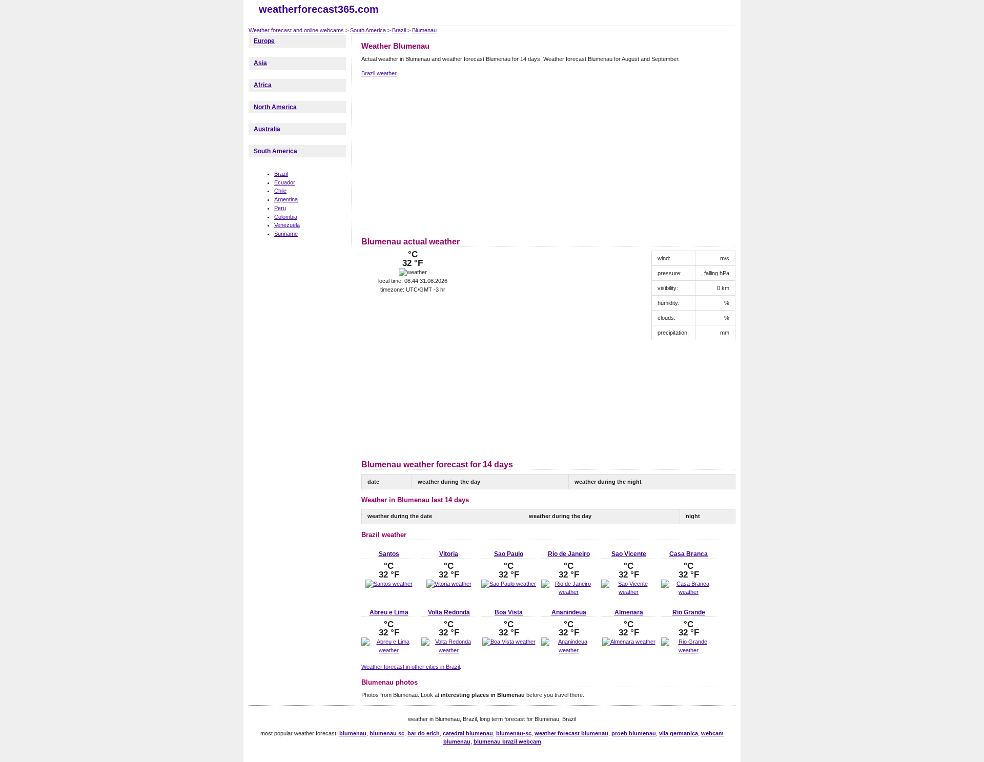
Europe (264, 41)
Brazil (399, 30)
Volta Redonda (449, 612)
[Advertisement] (447, 155)
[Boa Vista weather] (509, 642)
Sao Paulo (508, 554)
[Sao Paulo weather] (508, 584)
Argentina (286, 199)
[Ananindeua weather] (568, 650)
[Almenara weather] (628, 642)
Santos (389, 554)
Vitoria (448, 554)
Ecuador (284, 182)
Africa (263, 85)
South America (368, 30)
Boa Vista (509, 612)
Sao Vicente (628, 554)
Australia (267, 129)
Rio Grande (688, 612)
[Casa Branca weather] (688, 592)
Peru (280, 208)
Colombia (285, 217)
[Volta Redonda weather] (448, 650)
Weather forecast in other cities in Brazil (410, 667)
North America (275, 107)
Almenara (628, 612)
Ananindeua (568, 612)
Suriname (286, 234)
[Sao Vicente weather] (628, 592)
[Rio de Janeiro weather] (568, 592)
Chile (280, 191)
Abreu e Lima (389, 612)
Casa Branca (688, 554)
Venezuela (287, 225)
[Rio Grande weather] (688, 650)
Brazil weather (379, 73)
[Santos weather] (389, 584)
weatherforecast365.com (319, 9)
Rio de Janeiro (569, 554)
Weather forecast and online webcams (296, 30)
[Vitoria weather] (448, 584)
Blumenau (424, 30)
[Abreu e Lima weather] (388, 650)
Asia (260, 63)
